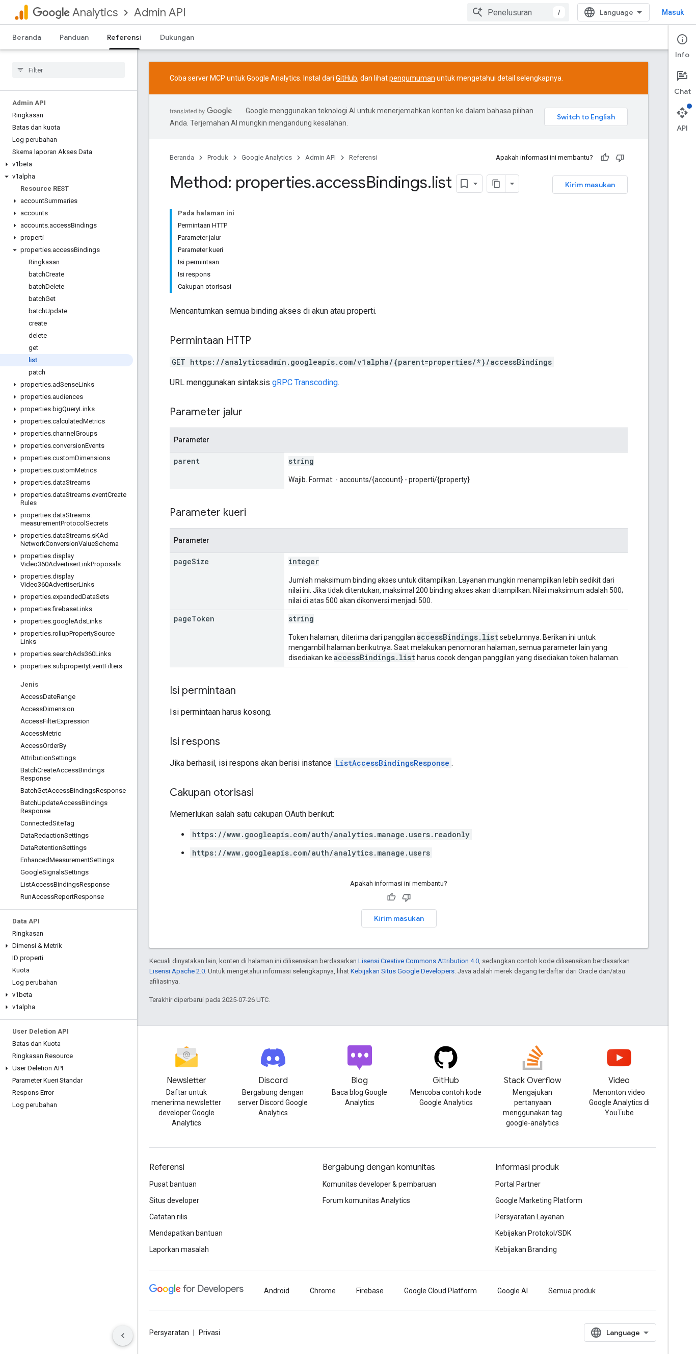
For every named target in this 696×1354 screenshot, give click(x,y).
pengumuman (412, 78)
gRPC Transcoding (305, 382)
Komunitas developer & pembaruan (379, 1184)
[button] (66, 164)
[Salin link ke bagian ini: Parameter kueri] (256, 513)
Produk (217, 157)
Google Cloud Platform (440, 1291)
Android (276, 1291)
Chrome (323, 1291)
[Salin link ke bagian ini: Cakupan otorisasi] (264, 793)
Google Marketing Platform (538, 1200)
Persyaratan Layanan (529, 1217)
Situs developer (174, 1200)
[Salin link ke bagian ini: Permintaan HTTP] (261, 341)
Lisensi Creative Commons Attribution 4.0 (418, 961)
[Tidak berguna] (620, 157)
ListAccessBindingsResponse (392, 763)
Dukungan (177, 37)
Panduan (74, 37)
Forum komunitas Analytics (366, 1200)
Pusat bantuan (173, 1184)
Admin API (160, 12)
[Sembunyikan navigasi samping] (123, 1335)
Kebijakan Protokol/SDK (533, 1233)
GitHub (346, 78)
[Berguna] (604, 157)
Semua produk (572, 1291)
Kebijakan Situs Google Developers (402, 971)
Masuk (673, 12)
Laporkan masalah (179, 1249)
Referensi (124, 37)
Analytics (95, 12)
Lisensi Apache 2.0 (177, 971)
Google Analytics (267, 157)
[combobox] (518, 12)
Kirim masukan (590, 184)
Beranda (26, 37)
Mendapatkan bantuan (186, 1233)
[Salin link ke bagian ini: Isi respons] (230, 742)
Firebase (370, 1291)
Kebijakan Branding (526, 1249)
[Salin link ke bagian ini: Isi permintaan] (246, 691)
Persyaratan (169, 1332)
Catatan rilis (168, 1217)
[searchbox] (68, 70)
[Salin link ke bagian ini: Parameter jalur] (253, 413)
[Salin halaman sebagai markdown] (496, 183)
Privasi (209, 1332)
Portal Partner (518, 1184)
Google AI (512, 1291)
